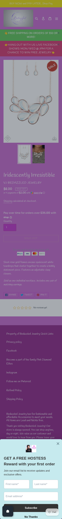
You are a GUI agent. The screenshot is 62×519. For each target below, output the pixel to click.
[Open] (7, 511)
